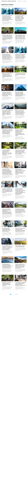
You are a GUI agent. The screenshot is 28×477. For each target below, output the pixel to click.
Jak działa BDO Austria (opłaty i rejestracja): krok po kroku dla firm (20, 74)
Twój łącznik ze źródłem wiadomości (8, 1)
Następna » (16, 294)
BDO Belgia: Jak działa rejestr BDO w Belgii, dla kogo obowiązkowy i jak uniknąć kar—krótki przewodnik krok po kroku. (7, 75)
